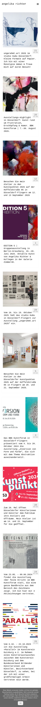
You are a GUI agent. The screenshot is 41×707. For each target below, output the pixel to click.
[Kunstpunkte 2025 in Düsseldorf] (20, 350)
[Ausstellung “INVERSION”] (20, 415)
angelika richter (14, 3)
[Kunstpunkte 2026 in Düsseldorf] (20, 158)
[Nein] (39, 697)
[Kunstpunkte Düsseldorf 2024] (20, 484)
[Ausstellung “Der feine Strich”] (20, 551)
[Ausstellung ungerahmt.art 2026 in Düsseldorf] (20, 30)
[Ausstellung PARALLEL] (20, 621)
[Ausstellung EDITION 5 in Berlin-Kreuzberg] (20, 222)
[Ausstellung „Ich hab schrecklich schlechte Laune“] (20, 94)
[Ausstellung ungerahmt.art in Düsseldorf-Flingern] (20, 289)
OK (20, 703)
